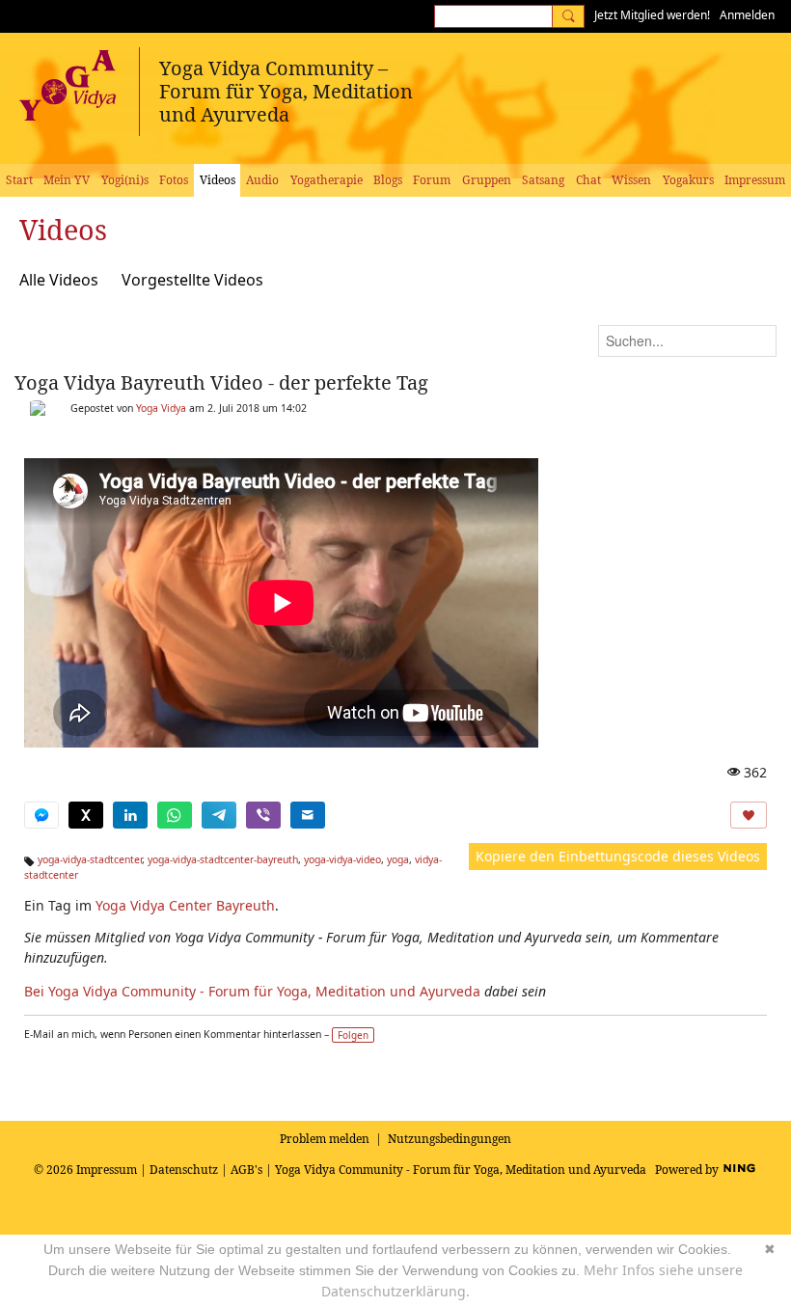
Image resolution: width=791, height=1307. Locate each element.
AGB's (246, 1169)
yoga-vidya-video (342, 859)
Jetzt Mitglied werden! (652, 15)
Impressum (106, 1169)
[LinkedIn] (130, 815)
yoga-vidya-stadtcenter (90, 859)
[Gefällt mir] (748, 815)
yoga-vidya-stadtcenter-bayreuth (223, 859)
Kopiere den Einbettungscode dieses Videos (618, 856)
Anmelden (747, 15)
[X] (85, 815)
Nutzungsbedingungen (449, 1138)
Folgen (353, 1035)
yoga (398, 859)
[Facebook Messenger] (41, 815)
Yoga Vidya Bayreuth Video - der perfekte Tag (221, 382)
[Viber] (263, 815)
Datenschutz (184, 1169)
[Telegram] (219, 815)
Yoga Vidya (161, 408)
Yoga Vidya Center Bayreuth (185, 905)
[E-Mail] (307, 815)
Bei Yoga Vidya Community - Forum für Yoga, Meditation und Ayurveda (252, 991)
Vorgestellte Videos (192, 279)
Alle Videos (58, 279)
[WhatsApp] (174, 815)
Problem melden (324, 1138)
